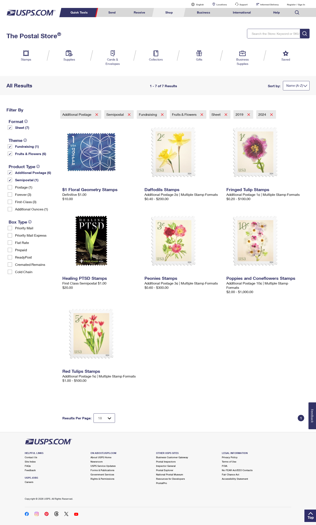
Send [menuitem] (112, 12)
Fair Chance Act (230, 474)
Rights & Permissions (102, 478)
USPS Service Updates (103, 465)
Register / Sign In (296, 4)
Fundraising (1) (27, 146)
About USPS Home (101, 457)
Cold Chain (23, 272)
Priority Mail (24, 228)
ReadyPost (23, 257)
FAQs (28, 465)
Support (243, 4)
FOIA (224, 465)
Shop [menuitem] (169, 12)
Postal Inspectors (166, 461)
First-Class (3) (25, 202)
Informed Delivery (269, 4)
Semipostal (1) (26, 180)
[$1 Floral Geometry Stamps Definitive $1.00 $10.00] (101, 152)
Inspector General (166, 465)
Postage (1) (23, 187)
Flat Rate (22, 242)
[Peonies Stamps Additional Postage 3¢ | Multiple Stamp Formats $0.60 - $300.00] (183, 241)
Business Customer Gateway (172, 457)
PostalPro (161, 483)
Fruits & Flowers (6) (30, 154)
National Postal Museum (169, 474)
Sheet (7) (22, 127)
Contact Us (31, 457)
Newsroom (97, 461)
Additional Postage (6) (33, 172)
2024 (262, 114)
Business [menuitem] (203, 12)
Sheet (216, 114)
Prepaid (21, 250)
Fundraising (148, 114)
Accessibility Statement (235, 478)
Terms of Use (229, 461)
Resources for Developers (170, 478)
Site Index (30, 461)
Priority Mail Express (30, 235)
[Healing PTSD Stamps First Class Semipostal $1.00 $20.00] (101, 241)
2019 (240, 114)
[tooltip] (26, 121)
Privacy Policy (230, 457)
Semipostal (115, 114)
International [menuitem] (242, 12)
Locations (221, 4)
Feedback (30, 470)
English (195, 4)
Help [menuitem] (276, 12)
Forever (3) (23, 194)
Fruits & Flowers (184, 114)
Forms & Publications (102, 470)
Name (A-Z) (294, 85)
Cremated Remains (30, 264)
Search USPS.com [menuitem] (297, 12)
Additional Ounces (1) (31, 209)
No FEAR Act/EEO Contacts (237, 470)
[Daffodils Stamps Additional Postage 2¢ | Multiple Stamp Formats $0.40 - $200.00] (183, 152)
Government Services (102, 474)
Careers (29, 482)
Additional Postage (77, 114)
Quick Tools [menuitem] (79, 12)
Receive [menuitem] (139, 12)
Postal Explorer (164, 470)
